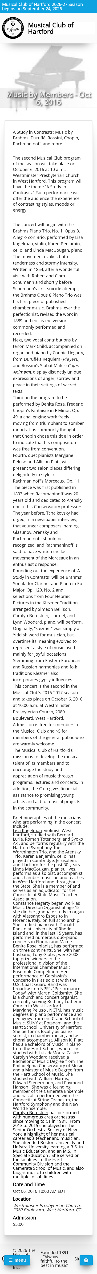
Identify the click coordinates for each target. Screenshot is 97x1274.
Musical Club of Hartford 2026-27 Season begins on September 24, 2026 (42, 6)
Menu (20, 1260)
